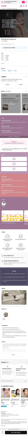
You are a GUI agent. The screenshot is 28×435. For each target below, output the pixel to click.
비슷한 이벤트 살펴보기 (16, 432)
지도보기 (8, 84)
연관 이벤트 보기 (14, 26)
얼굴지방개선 (10, 70)
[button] (20, 84)
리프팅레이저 (4, 70)
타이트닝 (15, 70)
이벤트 (4, 8)
